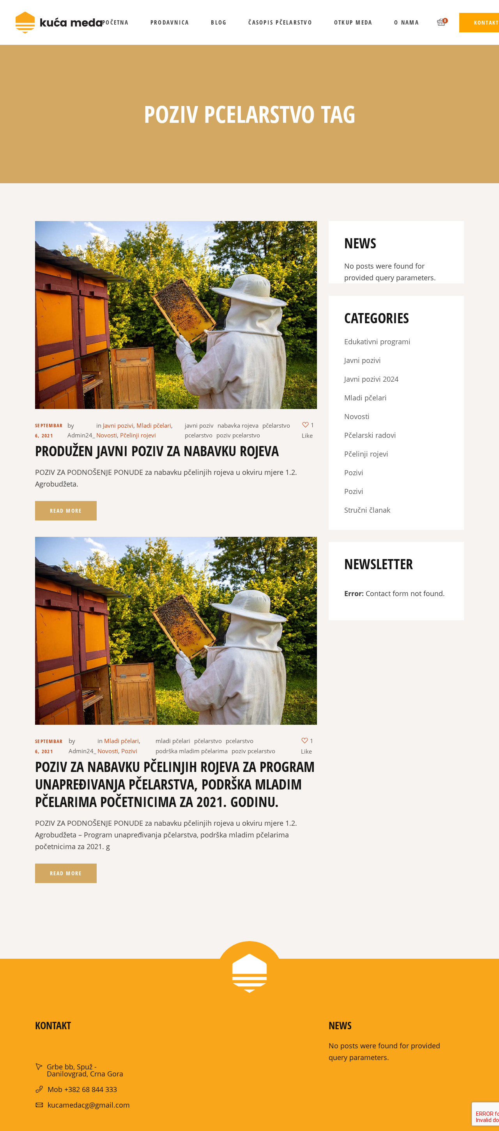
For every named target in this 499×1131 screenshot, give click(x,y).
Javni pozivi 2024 (371, 379)
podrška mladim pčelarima (192, 751)
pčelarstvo (276, 425)
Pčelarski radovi (370, 435)
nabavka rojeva (238, 425)
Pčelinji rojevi (138, 435)
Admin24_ (81, 435)
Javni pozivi (118, 425)
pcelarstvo (198, 435)
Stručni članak (367, 510)
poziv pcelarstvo (238, 435)
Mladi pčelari (153, 425)
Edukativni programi (377, 341)
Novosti (106, 435)
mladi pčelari (173, 741)
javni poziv (199, 425)
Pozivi (129, 751)
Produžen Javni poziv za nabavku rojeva (157, 450)
